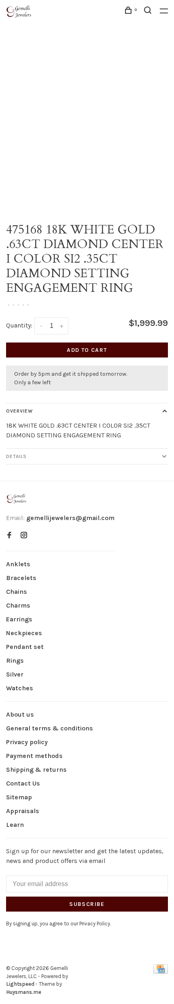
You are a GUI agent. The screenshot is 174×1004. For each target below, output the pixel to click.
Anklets (18, 564)
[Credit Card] (160, 971)
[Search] (149, 11)
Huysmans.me (23, 992)
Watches (19, 688)
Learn (15, 824)
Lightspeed (20, 984)
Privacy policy (27, 742)
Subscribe (87, 904)
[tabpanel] (87, 127)
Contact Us (23, 783)
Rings (15, 660)
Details (16, 456)
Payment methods (34, 756)
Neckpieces (24, 633)
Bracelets (21, 578)
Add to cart (87, 350)
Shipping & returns (36, 769)
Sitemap (19, 797)
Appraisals (22, 811)
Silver (14, 674)
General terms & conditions (49, 728)
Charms (18, 605)
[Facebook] (9, 535)
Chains (16, 591)
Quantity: (19, 325)
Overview (19, 411)
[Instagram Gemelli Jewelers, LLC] (24, 535)
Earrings (19, 619)
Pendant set (25, 647)
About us (20, 714)
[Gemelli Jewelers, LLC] (16, 499)
